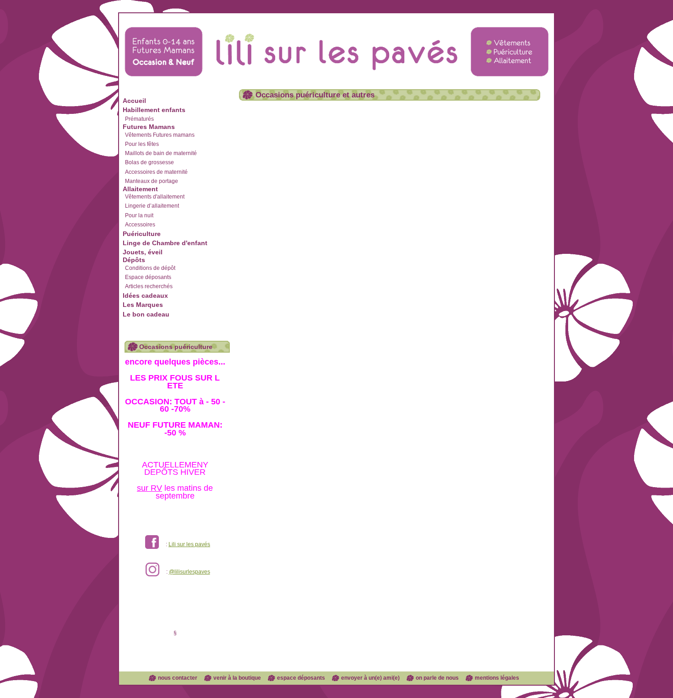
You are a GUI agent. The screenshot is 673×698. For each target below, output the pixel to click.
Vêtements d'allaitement (155, 196)
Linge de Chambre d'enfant (165, 243)
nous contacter (177, 678)
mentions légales (497, 678)
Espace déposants (148, 277)
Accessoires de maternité (156, 172)
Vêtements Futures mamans (160, 135)
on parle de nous (437, 678)
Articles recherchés (149, 286)
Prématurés (139, 119)
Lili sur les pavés (189, 544)
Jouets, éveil (143, 252)
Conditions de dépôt (150, 268)
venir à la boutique (237, 678)
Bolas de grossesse (149, 162)
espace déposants (301, 678)
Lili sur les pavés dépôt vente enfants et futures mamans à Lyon (336, 42)
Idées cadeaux (145, 295)
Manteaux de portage (151, 181)
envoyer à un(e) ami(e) (370, 678)
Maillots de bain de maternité (161, 153)
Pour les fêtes (142, 144)
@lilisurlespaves (189, 572)
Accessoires (140, 224)
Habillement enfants (154, 109)
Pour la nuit (139, 215)
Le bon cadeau (146, 314)
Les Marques (143, 304)
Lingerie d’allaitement (152, 206)
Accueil (134, 100)
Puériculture (142, 233)
